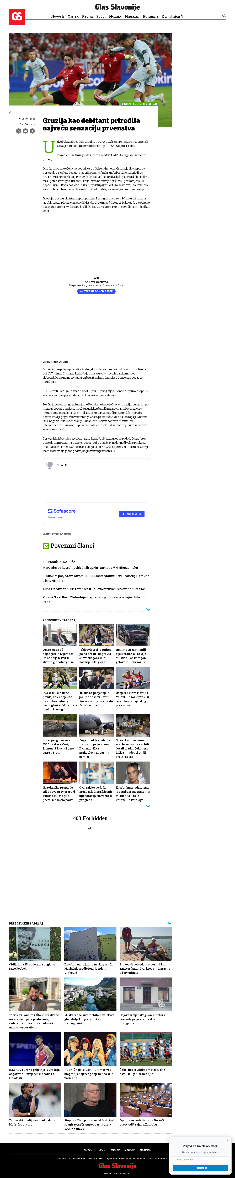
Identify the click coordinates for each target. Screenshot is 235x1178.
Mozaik (115, 16)
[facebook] (32, 131)
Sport (101, 16)
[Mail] (25, 131)
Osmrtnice (171, 16)
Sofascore (66, 534)
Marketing (61, 1159)
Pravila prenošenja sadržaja (132, 1159)
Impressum (111, 1159)
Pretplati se (200, 1167)
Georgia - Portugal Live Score (55, 362)
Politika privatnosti (77, 1159)
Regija (87, 16)
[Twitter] (18, 131)
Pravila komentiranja (157, 1159)
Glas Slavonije (27, 124)
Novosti (57, 16)
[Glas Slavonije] (17, 23)
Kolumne (150, 16)
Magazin (132, 16)
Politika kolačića (96, 1159)
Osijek (73, 16)
